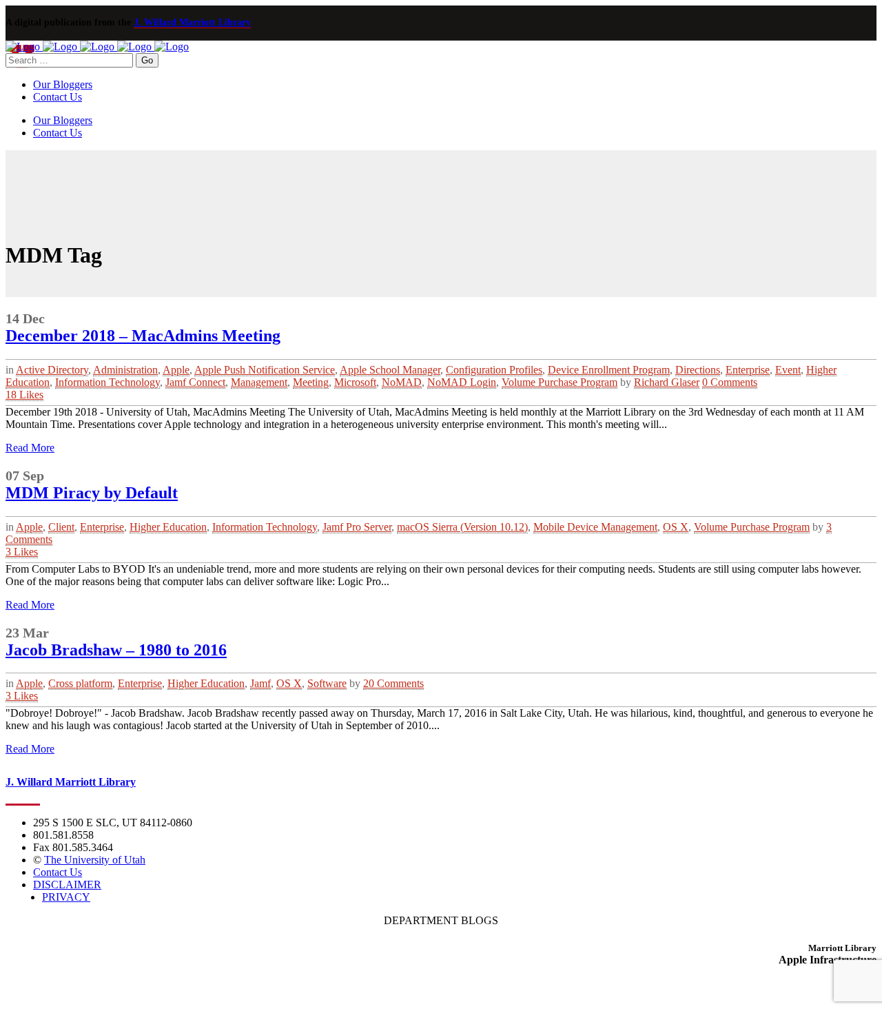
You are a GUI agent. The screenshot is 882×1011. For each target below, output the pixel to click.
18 (24, 394)
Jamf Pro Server (356, 527)
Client (61, 527)
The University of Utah (94, 860)
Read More (30, 447)
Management (259, 382)
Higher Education (168, 527)
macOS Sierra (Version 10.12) (462, 527)
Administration (125, 370)
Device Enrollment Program (609, 370)
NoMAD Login (461, 382)
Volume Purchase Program (559, 382)
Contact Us (57, 872)
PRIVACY (66, 897)
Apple (176, 370)
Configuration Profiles (494, 370)
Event (788, 370)
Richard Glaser (666, 382)
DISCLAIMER (67, 884)
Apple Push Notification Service (264, 370)
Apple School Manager (390, 370)
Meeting (311, 382)
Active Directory (52, 370)
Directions (697, 370)
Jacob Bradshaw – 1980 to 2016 (116, 650)
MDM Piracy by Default (92, 493)
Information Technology (107, 382)
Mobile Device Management (595, 527)
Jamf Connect (195, 382)
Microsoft (355, 382)
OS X (675, 527)
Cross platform (80, 683)
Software (327, 683)
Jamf (260, 683)
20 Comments (393, 683)
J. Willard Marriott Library (192, 22)
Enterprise (748, 370)
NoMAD (402, 382)
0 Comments (729, 382)
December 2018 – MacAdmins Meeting (143, 336)
